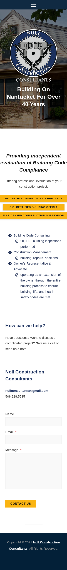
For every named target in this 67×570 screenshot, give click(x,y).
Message (13, 450)
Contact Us (20, 503)
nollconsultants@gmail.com (26, 391)
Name (9, 414)
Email (10, 432)
